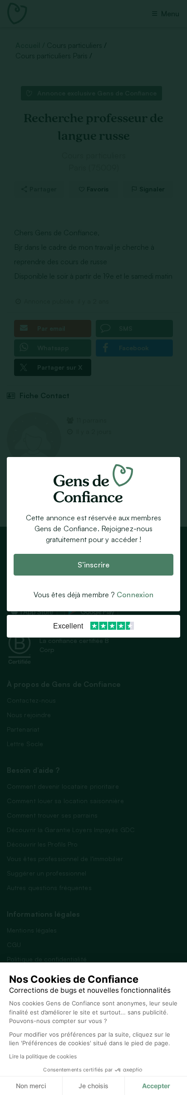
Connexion (135, 595)
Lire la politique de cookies (43, 1056)
